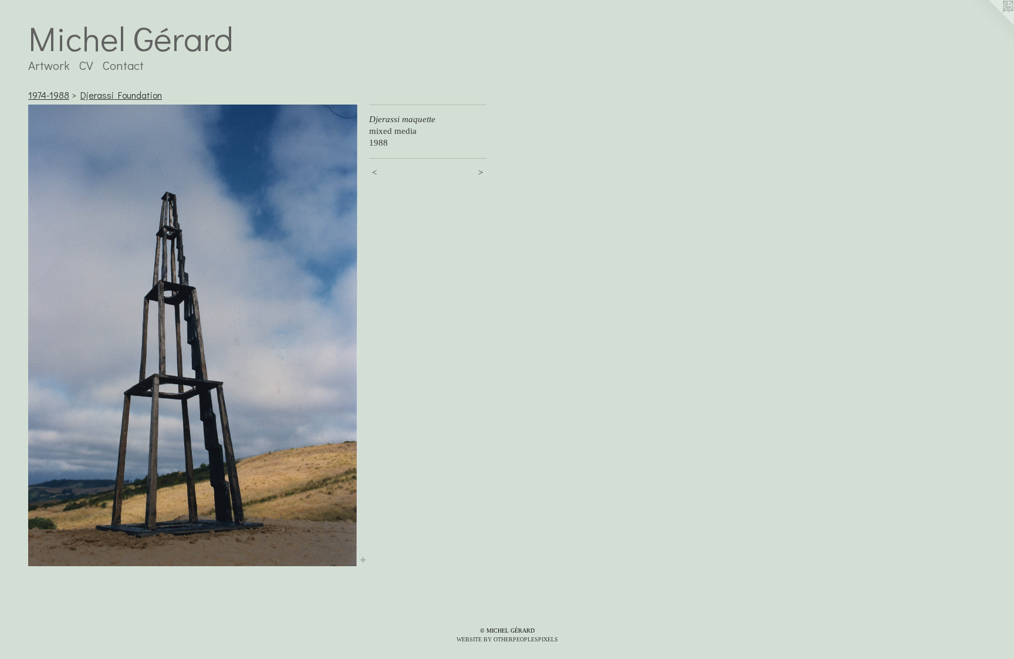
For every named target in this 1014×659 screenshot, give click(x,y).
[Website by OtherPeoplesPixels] (990, 23)
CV (86, 65)
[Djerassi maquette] (192, 335)
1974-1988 (48, 95)
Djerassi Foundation (121, 95)
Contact (123, 65)
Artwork (49, 65)
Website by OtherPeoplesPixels (507, 639)
